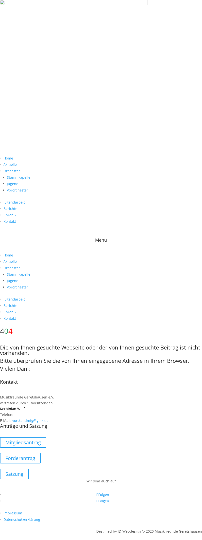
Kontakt (9, 221)
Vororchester (17, 190)
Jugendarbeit (14, 202)
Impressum (12, 513)
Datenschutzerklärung (21, 519)
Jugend (12, 183)
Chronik (9, 215)
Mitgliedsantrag (23, 442)
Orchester (11, 171)
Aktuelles (10, 164)
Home (8, 158)
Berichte (10, 208)
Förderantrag (20, 458)
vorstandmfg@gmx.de (30, 420)
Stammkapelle (18, 177)
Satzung (14, 474)
